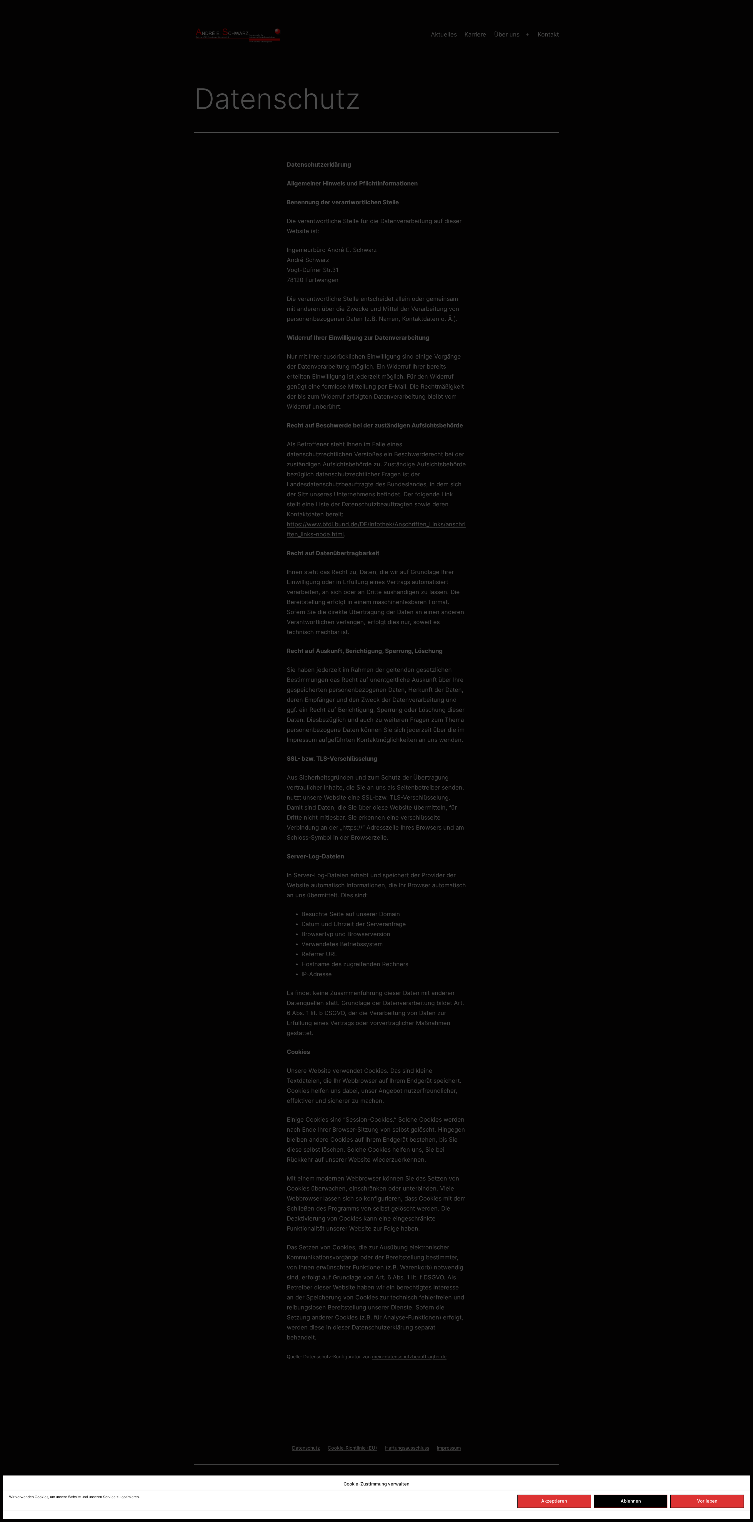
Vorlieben (707, 1501)
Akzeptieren (554, 1501)
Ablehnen (631, 1501)
